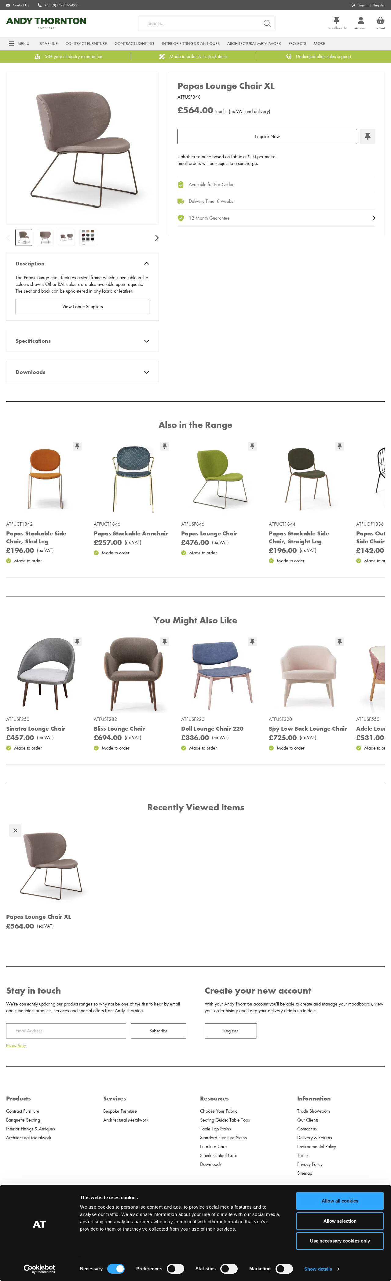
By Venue (49, 43)
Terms (303, 1155)
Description (30, 263)
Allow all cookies (340, 1200)
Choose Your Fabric (218, 1111)
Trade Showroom (313, 1111)
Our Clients (308, 1120)
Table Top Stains (215, 1129)
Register (379, 5)
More (319, 43)
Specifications (33, 341)
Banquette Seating (23, 1120)
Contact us (307, 1129)
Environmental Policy (316, 1146)
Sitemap (304, 1173)
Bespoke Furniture (120, 1111)
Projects (297, 43)
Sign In (363, 5)
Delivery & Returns (314, 1137)
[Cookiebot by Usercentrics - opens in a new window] (39, 1269)
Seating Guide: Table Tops (225, 1120)
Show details (318, 1269)
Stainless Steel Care (218, 1155)
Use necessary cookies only (340, 1240)
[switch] (175, 1269)
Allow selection (340, 1221)
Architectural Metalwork (254, 43)
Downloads (30, 372)
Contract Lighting (134, 43)
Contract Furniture (86, 43)
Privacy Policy (16, 1045)
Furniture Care (213, 1146)
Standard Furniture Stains (223, 1137)
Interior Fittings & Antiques (191, 43)
